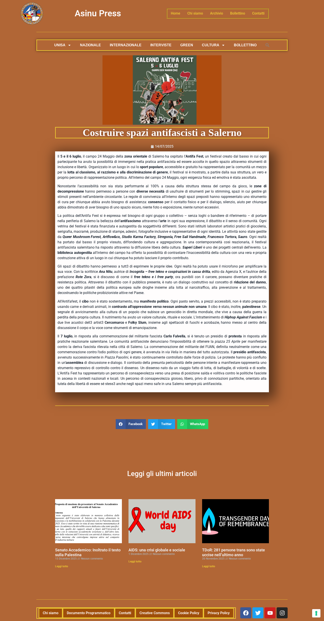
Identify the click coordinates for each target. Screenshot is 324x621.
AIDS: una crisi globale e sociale (156, 550)
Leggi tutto (61, 566)
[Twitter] (257, 612)
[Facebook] (245, 612)
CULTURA (210, 45)
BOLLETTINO (245, 45)
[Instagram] (282, 612)
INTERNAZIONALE (126, 45)
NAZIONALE (90, 45)
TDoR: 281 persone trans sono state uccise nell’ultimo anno (233, 552)
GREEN (186, 45)
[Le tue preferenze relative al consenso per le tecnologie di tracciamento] (316, 613)
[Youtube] (270, 612)
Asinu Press (98, 13)
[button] (267, 45)
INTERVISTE (160, 45)
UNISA (59, 45)
